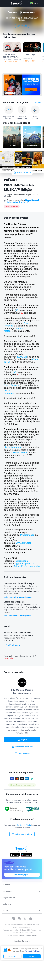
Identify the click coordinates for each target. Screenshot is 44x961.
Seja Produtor (9, 897)
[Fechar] (41, 948)
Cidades (6, 885)
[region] (22, 953)
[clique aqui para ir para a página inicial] (16, 3)
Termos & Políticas (32, 951)
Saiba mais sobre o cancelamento (18, 597)
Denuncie (8, 658)
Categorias (7, 891)
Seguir (24, 740)
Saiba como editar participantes (17, 615)
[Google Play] (26, 855)
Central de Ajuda (24, 825)
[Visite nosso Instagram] (19, 918)
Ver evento (22, 26)
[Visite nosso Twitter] (24, 918)
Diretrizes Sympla (20, 941)
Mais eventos (24, 754)
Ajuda (5, 910)
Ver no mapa (14, 645)
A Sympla (7, 904)
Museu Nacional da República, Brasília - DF (23, 201)
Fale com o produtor (24, 747)
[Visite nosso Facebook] (30, 918)
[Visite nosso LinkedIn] (13, 918)
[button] (7, 950)
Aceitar (32, 956)
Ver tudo (38, 102)
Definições (12, 956)
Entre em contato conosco (28, 935)
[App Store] (15, 855)
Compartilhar (24, 172)
